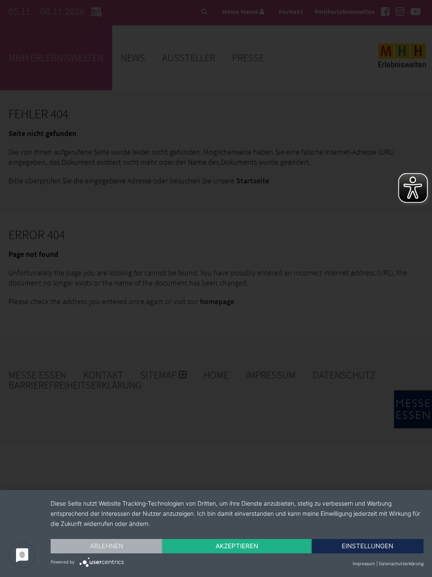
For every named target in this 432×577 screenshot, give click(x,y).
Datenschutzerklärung (401, 563)
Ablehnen (106, 546)
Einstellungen (367, 546)
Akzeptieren (237, 546)
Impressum (364, 563)
